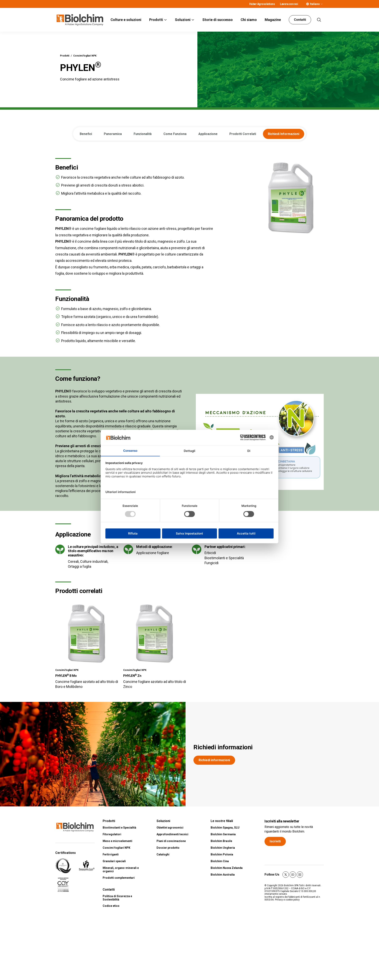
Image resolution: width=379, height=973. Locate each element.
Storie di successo (217, 20)
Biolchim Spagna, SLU (225, 827)
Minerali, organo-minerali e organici (121, 869)
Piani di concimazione (171, 841)
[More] (322, 4)
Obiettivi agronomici (170, 827)
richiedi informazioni (283, 134)
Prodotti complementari (119, 877)
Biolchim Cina (220, 861)
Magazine (273, 20)
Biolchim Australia (223, 874)
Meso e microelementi (117, 841)
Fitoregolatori (112, 834)
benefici (86, 134)
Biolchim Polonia (222, 854)
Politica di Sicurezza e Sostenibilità (117, 898)
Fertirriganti (111, 854)
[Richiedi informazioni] (93, 754)
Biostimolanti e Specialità (119, 827)
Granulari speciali (114, 861)
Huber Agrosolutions (262, 4)
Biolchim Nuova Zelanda (227, 867)
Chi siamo (249, 20)
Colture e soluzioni (126, 20)
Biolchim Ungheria (223, 847)
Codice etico (111, 905)
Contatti (300, 20)
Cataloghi (163, 854)
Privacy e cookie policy (287, 899)
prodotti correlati (242, 134)
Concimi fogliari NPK (85, 55)
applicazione (208, 134)
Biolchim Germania (223, 834)
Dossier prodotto (168, 847)
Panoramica (113, 134)
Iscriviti (275, 841)
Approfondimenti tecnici (172, 834)
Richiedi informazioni (223, 747)
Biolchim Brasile (221, 841)
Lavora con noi (289, 4)
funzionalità (143, 134)
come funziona (175, 134)
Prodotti (156, 20)
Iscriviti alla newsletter (282, 821)
